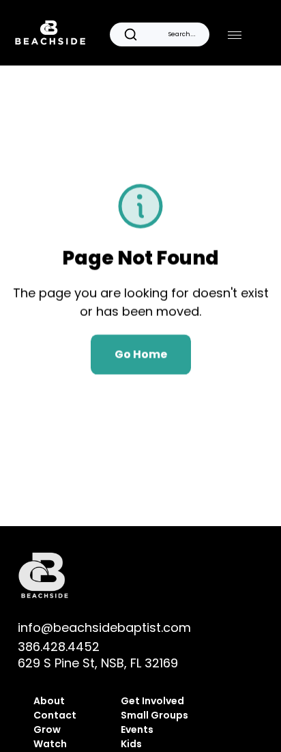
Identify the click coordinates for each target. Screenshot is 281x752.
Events (137, 729)
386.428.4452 (59, 645)
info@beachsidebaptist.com (104, 627)
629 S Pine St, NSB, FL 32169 (98, 662)
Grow (47, 729)
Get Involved (153, 701)
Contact (54, 715)
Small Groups (154, 715)
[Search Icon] (159, 34)
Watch (50, 744)
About (49, 701)
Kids (131, 744)
